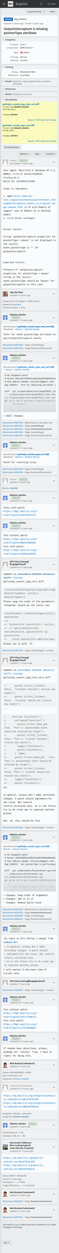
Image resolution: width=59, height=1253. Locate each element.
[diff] (7, 577)
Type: (16, 52)
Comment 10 (15, 1003)
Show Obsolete (11, 147)
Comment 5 (15, 528)
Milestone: (13, 75)
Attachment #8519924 (13, 432)
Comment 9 (15, 932)
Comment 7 (15, 663)
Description (15, 163)
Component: (13, 48)
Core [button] (23, 44)
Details (31, 120)
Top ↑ (6, 1242)
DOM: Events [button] (27, 48)
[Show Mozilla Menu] (10, 4)
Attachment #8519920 (13, 345)
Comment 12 (15, 1089)
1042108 (14, 488)
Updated (14, 295)
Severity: (14, 60)
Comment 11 (15, 1041)
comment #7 (9, 942)
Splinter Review (48, 120)
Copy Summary (34, 11)
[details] (48, 574)
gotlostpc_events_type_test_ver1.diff (21, 104)
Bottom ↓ (25, 154)
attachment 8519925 (29, 574)
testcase (17, 304)
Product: (14, 44)
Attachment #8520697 (13, 916)
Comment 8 (15, 840)
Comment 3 (15, 448)
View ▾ (52, 11)
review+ (14, 114)
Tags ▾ (38, 154)
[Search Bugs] (41, 4)
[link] (29, 392)
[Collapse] (53, 162)
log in (17, 1224)
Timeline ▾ (50, 154)
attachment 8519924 (29, 670)
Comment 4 (15, 501)
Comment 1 (15, 320)
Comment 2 (15, 361)
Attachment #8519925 (13, 469)
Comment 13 (15, 1151)
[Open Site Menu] (4, 4)
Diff (37, 120)
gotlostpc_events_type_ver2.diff (18, 125)
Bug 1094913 (20, 19)
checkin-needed (21, 1079)
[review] (17, 577)
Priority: (15, 57)
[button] (51, 4)
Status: (15, 72)
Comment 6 (15, 567)
